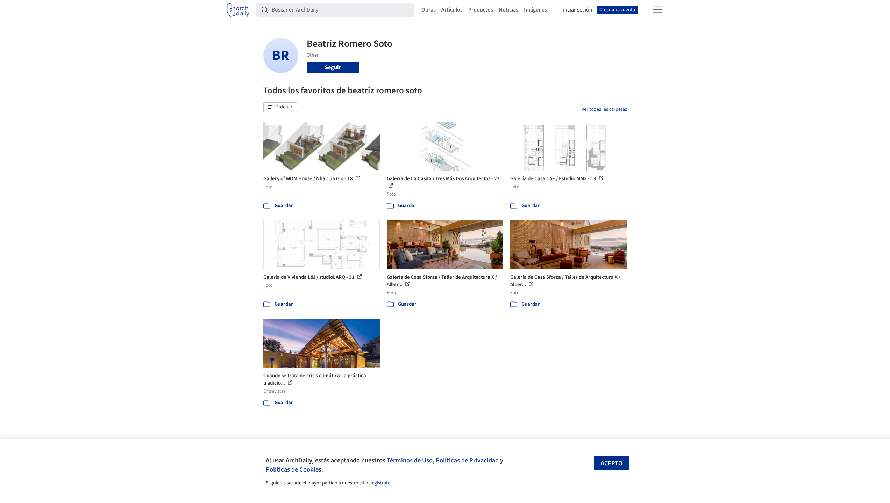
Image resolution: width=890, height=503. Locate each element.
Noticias (508, 10)
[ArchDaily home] (238, 10)
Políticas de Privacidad (467, 460)
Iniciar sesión (576, 10)
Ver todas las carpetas (604, 109)
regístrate (380, 483)
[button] (280, 107)
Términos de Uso (410, 460)
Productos (480, 10)
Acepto (611, 463)
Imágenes (535, 10)
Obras (428, 10)
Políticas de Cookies (293, 469)
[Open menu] (657, 9)
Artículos (452, 10)
